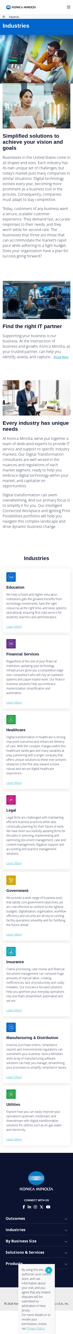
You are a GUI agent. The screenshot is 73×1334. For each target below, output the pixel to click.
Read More (61, 357)
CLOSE (48, 1270)
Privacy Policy (36, 1328)
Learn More (14, 627)
